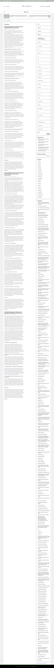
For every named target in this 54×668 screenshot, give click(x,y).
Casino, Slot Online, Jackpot (42, 251)
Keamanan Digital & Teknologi (42, 357)
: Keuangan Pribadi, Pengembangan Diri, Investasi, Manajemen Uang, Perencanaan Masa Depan (44, 203)
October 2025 (40, 176)
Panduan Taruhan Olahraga (41, 468)
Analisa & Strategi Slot (41, 222)
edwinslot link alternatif (41, 276)
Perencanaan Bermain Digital (42, 477)
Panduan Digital (40, 421)
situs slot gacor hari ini (41, 122)
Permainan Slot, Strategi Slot (42, 500)
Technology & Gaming (41, 582)
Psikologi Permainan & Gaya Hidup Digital (44, 510)
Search (38, 132)
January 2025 (40, 192)
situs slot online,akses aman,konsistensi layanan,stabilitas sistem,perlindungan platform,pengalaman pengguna (43, 526)
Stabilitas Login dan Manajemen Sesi (43, 570)
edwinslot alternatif (40, 274)
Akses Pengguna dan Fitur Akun (42, 217)
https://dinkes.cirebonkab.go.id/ (42, 663)
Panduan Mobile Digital (41, 456)
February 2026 (40, 169)
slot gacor (39, 42)
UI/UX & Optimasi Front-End (42, 654)
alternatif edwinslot (40, 219)
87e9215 (6, 29)
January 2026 (40, 171)
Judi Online (39, 331)
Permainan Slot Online (41, 493)
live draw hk (39, 70)
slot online (39, 534)
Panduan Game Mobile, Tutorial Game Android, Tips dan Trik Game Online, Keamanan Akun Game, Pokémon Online (43, 430)
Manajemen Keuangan (41, 381)
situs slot (39, 94)
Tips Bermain (40, 645)
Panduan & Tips (40, 400)
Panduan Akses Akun (41, 403)
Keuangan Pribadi (40, 368)
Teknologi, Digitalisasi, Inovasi (42, 635)
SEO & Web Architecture (41, 523)
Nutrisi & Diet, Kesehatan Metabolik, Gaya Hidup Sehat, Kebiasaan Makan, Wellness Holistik (44, 391)
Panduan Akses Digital (41, 409)
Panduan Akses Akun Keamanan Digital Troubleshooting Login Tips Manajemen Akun (43, 406)
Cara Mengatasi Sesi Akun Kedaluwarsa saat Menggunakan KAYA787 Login (26, 15)
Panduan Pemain (40, 458)
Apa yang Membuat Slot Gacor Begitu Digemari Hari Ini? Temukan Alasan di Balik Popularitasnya (14, 174)
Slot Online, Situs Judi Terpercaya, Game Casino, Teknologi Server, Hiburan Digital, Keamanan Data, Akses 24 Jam (43, 563)
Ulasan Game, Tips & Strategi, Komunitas (43, 658)
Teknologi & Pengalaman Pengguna (43, 603)
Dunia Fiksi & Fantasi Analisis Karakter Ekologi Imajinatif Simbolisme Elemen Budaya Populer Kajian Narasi (43, 258)
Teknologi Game (40, 617)
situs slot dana (40, 101)
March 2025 (39, 188)
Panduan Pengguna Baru (41, 461)
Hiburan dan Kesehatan (41, 315)
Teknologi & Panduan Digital (42, 601)
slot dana (39, 104)
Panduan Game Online (41, 432)
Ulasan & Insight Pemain (41, 656)
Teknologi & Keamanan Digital (42, 596)
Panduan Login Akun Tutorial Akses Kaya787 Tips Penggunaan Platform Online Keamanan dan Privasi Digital (44, 440)
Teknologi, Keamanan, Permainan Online (43, 641)
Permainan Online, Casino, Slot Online (43, 490)
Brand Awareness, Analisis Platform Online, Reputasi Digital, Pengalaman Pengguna (43, 238)
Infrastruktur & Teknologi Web (42, 319)
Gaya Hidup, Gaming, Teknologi (42, 313)
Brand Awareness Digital (41, 235)
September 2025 (40, 178)
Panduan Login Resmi (41, 450)
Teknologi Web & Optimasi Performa (43, 630)
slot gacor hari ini (40, 80)
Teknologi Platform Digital (41, 624)
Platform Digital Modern (41, 505)
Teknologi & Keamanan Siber (42, 598)
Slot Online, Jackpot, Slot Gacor (42, 542)
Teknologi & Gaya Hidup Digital (42, 591)
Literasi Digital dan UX (41, 376)
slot (38, 49)
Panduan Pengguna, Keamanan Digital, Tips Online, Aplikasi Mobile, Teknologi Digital (43, 466)
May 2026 (39, 164)
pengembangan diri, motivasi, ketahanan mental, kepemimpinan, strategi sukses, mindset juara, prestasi (43, 475)
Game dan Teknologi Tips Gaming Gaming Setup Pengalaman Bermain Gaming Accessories (44, 289)
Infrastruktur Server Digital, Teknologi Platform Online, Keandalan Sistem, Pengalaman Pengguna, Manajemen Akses (44, 324)
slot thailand (39, 73)
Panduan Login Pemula (41, 448)
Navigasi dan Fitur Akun (41, 386)
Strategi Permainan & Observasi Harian (43, 577)
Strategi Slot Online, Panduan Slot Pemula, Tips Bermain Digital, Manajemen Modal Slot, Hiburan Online (44, 580)
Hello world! (48, 155)
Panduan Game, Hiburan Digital (42, 434)
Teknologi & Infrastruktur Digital (42, 594)
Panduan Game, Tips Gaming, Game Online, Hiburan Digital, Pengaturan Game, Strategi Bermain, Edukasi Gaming (44, 437)
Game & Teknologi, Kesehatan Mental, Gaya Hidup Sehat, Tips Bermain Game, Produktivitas (43, 286)
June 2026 (39, 162)
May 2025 (39, 185)
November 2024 (40, 195)
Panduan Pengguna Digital (41, 463)
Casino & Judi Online (41, 249)
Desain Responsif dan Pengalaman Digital (44, 255)
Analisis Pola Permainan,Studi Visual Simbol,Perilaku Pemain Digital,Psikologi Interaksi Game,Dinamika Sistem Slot (43, 229)
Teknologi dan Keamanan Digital (42, 609)
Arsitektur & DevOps (41, 231)
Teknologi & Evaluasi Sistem (42, 589)
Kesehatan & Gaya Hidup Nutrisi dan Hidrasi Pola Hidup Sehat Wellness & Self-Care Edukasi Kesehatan (44, 363)
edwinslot (39, 272)
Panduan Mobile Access (41, 454)
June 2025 (39, 183)
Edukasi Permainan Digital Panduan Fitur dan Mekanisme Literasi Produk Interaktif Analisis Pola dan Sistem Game (43, 267)
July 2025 (39, 181)
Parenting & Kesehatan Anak (42, 470)
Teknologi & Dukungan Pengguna (42, 587)
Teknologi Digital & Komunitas (42, 611)
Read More (5, 170)
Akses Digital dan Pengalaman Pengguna (43, 207)
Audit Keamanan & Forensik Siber (42, 233)
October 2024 (40, 197)
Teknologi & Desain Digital (41, 584)
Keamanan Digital (40, 353)
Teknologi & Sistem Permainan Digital (43, 605)
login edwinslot (40, 378)
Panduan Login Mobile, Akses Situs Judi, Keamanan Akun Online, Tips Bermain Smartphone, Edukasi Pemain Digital (43, 446)
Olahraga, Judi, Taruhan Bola (42, 394)
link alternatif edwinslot (41, 374)
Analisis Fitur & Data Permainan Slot (43, 224)
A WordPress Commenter (41, 155)
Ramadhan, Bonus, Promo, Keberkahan (43, 514)
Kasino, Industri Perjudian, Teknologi (43, 340)
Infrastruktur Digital (40, 321)
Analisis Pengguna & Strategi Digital (43, 226)
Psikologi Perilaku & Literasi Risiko (43, 508)
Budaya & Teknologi (40, 240)
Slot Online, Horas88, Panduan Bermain (43, 540)
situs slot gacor (40, 108)
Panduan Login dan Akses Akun (42, 443)
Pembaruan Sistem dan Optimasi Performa (44, 472)
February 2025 (40, 190)
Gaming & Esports (40, 304)
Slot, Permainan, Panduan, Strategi (43, 569)
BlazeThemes (34, 666)
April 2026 (39, 166)
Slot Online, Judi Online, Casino (42, 544)
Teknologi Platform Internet (42, 626)
